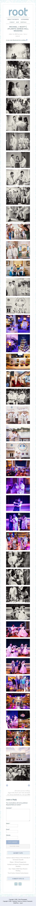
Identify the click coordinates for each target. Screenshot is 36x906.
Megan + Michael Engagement (18, 862)
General (23, 790)
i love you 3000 (26, 794)
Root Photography (22, 899)
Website (8, 835)
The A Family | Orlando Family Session (18, 873)
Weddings (27, 790)
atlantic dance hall (19, 792)
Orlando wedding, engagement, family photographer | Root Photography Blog (18, 13)
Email (8, 829)
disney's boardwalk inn (15, 794)
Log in (21, 903)
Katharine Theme (16, 901)
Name (8, 823)
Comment (9, 808)
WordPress (16, 903)
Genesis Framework (27, 901)
